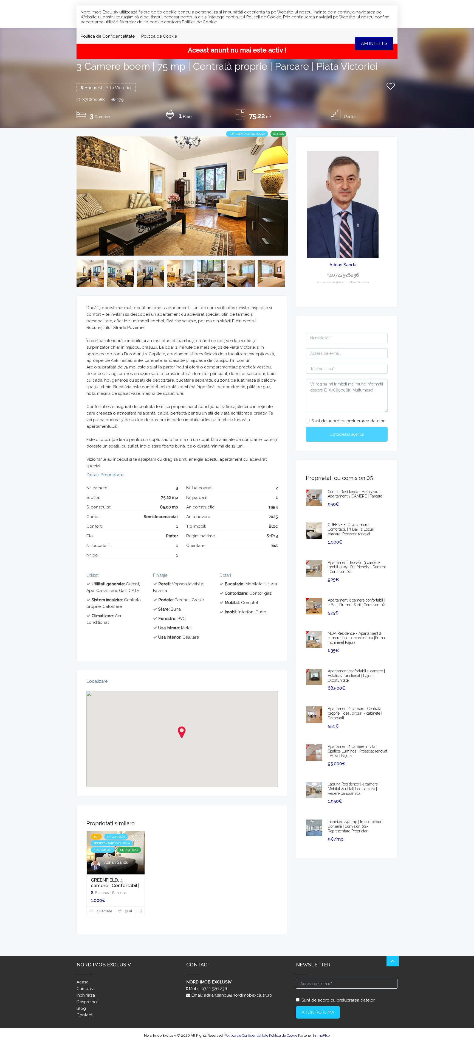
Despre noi (87, 1001)
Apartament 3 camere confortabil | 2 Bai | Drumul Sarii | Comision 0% (356, 602)
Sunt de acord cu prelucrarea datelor (348, 420)
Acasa (83, 982)
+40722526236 (343, 275)
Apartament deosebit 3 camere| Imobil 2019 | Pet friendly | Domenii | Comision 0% (357, 567)
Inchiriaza (86, 995)
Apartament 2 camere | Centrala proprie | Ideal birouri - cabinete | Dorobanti (355, 713)
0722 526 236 (214, 988)
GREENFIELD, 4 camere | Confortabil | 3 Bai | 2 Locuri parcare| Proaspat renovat (351, 529)
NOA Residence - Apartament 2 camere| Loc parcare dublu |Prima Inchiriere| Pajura (356, 638)
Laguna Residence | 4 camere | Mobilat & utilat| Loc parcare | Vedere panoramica (354, 789)
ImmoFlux (321, 1035)
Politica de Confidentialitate (108, 36)
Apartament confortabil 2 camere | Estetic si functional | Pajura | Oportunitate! (356, 676)
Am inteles (374, 43)
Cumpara (86, 988)
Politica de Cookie (159, 36)
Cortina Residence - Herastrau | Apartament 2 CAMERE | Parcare (355, 494)
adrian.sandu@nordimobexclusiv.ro (238, 995)
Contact (84, 1015)
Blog (81, 1008)
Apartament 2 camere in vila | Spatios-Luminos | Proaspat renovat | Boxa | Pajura (357, 751)
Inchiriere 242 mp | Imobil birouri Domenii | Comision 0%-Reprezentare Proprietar (355, 826)
